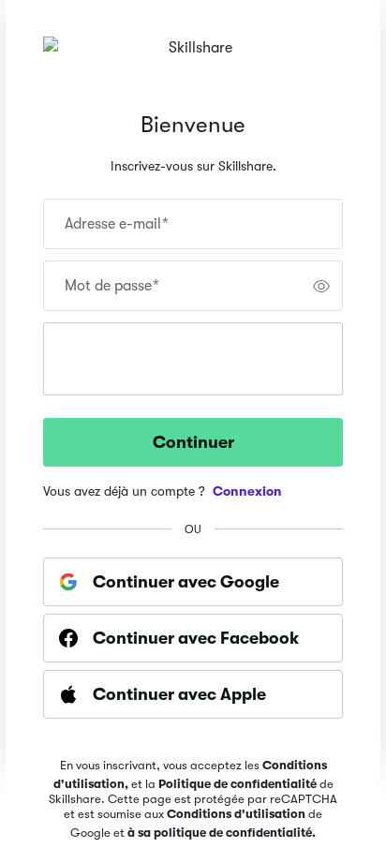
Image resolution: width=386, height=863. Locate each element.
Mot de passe (112, 285)
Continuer (193, 442)
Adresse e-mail (117, 224)
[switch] (321, 285)
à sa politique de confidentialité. (221, 833)
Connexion (247, 491)
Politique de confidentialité (237, 784)
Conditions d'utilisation (236, 814)
